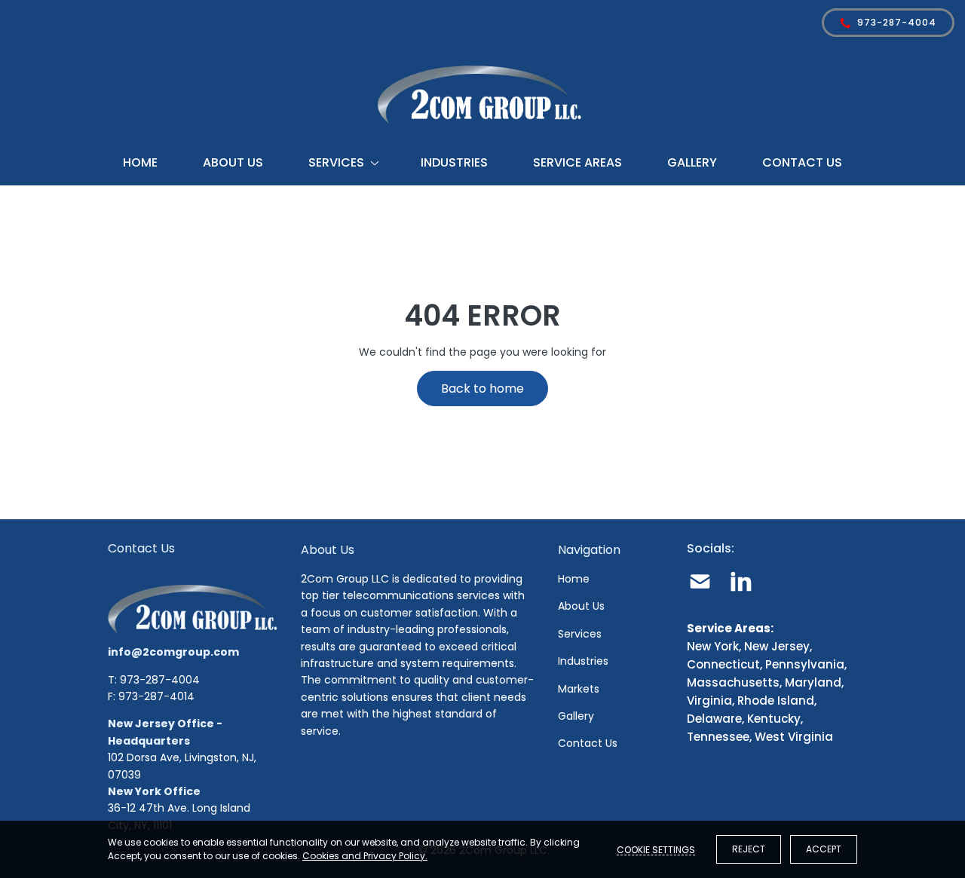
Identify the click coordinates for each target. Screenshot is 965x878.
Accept (823, 849)
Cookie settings (656, 849)
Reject (748, 849)
